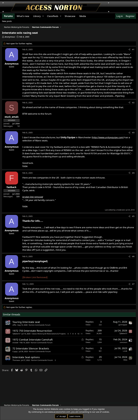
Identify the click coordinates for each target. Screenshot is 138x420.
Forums (8, 16)
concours (123, 342)
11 (82, 334)
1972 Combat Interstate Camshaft (32, 339)
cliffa (14, 325)
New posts (7, 21)
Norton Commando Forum (39, 325)
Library (37, 16)
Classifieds (52, 16)
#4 (133, 173)
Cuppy (15, 351)
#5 (133, 216)
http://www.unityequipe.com (107, 137)
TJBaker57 (16, 333)
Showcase (70, 16)
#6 (133, 256)
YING (125, 360)
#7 (133, 284)
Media (82, 16)
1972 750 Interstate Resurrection (32, 330)
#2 (133, 102)
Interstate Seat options (26, 357)
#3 (133, 132)
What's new (23, 16)
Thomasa (16, 360)
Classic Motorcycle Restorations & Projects (49, 333)
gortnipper (122, 324)
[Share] (129, 49)
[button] (43, 16)
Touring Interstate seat (26, 322)
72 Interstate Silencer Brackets (30, 348)
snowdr (15, 342)
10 (78, 334)
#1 (133, 49)
